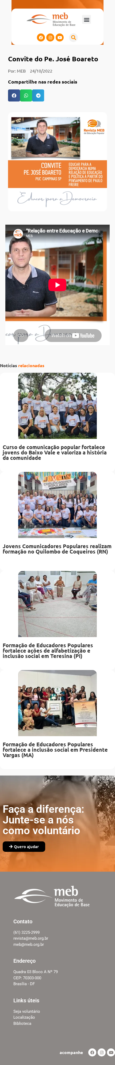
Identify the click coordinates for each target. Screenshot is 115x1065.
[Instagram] (50, 37)
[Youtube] (60, 37)
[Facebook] (41, 37)
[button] (86, 19)
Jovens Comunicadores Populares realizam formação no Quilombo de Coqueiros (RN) (57, 549)
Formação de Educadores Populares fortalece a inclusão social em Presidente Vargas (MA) (55, 749)
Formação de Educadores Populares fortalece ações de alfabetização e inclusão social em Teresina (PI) (48, 650)
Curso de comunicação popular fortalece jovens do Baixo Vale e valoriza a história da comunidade (55, 452)
